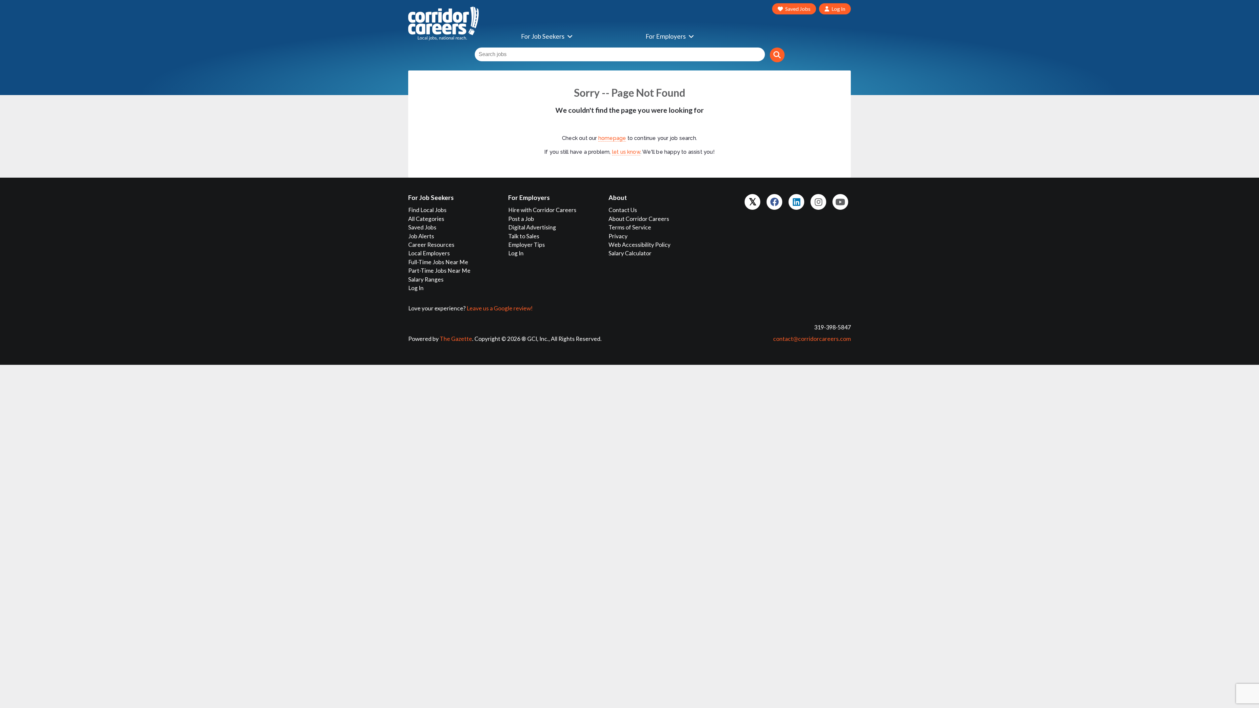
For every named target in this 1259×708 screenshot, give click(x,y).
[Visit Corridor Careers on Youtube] (840, 202)
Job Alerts (421, 236)
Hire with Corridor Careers (542, 209)
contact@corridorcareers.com (812, 338)
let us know (626, 152)
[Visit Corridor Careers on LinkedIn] (796, 202)
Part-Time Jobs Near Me (439, 270)
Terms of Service (630, 227)
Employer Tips (526, 244)
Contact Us (623, 209)
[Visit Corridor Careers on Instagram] (818, 202)
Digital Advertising (532, 227)
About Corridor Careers (639, 218)
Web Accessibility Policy (639, 244)
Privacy (618, 236)
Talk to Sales (523, 236)
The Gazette (456, 338)
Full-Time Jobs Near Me (438, 262)
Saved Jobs (422, 227)
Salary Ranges (426, 279)
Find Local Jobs (427, 209)
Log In (416, 288)
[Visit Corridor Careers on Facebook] (774, 202)
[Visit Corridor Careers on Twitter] (752, 202)
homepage (612, 138)
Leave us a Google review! (500, 308)
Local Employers (429, 253)
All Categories (426, 218)
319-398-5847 (832, 327)
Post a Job (521, 218)
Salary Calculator (630, 253)
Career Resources (431, 244)
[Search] (777, 55)
